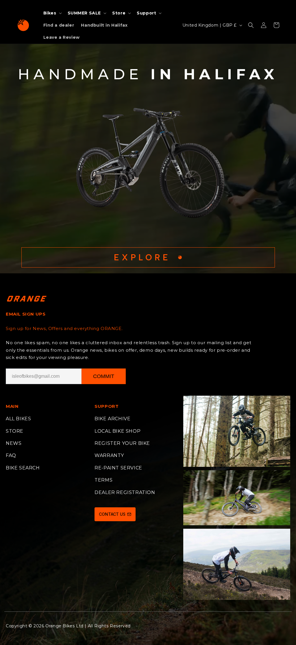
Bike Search (23, 468)
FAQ (11, 455)
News (13, 443)
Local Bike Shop (117, 431)
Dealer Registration (125, 492)
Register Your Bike (122, 443)
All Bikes (18, 418)
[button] (52, 13)
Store (14, 431)
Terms (103, 480)
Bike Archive (112, 418)
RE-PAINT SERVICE (118, 468)
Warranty (109, 455)
